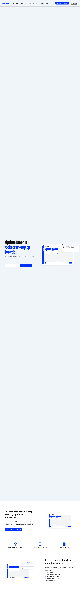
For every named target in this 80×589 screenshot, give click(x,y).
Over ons (35, 3)
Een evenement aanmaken (62, 3)
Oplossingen (15, 3)
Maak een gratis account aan (13, 529)
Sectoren (23, 3)
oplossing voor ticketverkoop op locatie (25, 523)
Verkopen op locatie (26, 265)
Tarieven (29, 3)
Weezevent (6, 3)
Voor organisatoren (44, 3)
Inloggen (75, 3)
